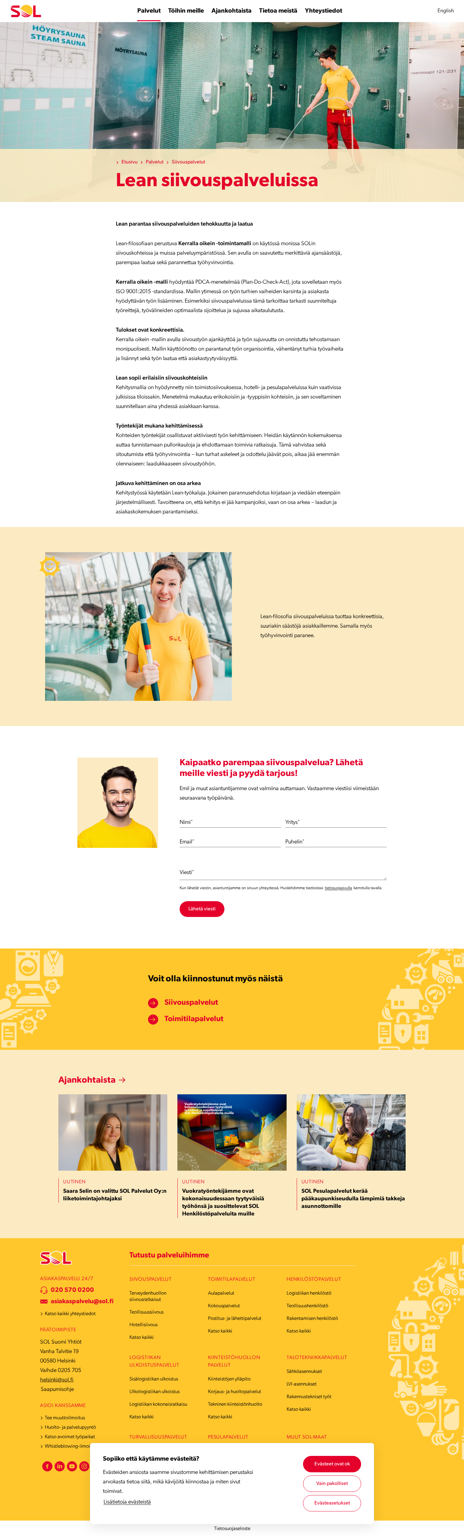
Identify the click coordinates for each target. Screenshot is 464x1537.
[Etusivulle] (26, 11)
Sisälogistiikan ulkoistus (153, 1379)
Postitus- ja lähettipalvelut (234, 1318)
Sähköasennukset (304, 1371)
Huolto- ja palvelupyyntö (70, 1427)
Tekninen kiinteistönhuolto (235, 1404)
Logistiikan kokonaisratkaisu (158, 1404)
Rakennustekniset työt (309, 1396)
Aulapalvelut (221, 1293)
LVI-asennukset (302, 1384)
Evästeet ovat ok (332, 1464)
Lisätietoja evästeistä (127, 1502)
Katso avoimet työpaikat (70, 1436)
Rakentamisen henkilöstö (312, 1318)
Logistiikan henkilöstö (309, 1293)
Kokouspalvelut (224, 1306)
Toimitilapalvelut (193, 1019)
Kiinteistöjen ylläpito (229, 1379)
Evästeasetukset (332, 1503)
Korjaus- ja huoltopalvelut (234, 1391)
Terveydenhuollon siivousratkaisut (147, 1296)
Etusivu (130, 162)
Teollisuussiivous (146, 1312)
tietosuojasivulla (338, 888)
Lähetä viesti (202, 909)
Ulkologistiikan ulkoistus (154, 1391)
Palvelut (155, 162)
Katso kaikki (141, 1337)
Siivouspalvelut (188, 162)
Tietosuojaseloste (232, 1528)
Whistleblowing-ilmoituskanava (78, 1446)
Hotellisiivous (143, 1324)
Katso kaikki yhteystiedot (70, 1313)
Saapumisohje (57, 1389)
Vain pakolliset (332, 1483)
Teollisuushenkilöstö (307, 1306)
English (445, 11)
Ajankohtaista (87, 1080)
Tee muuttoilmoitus (65, 1418)
